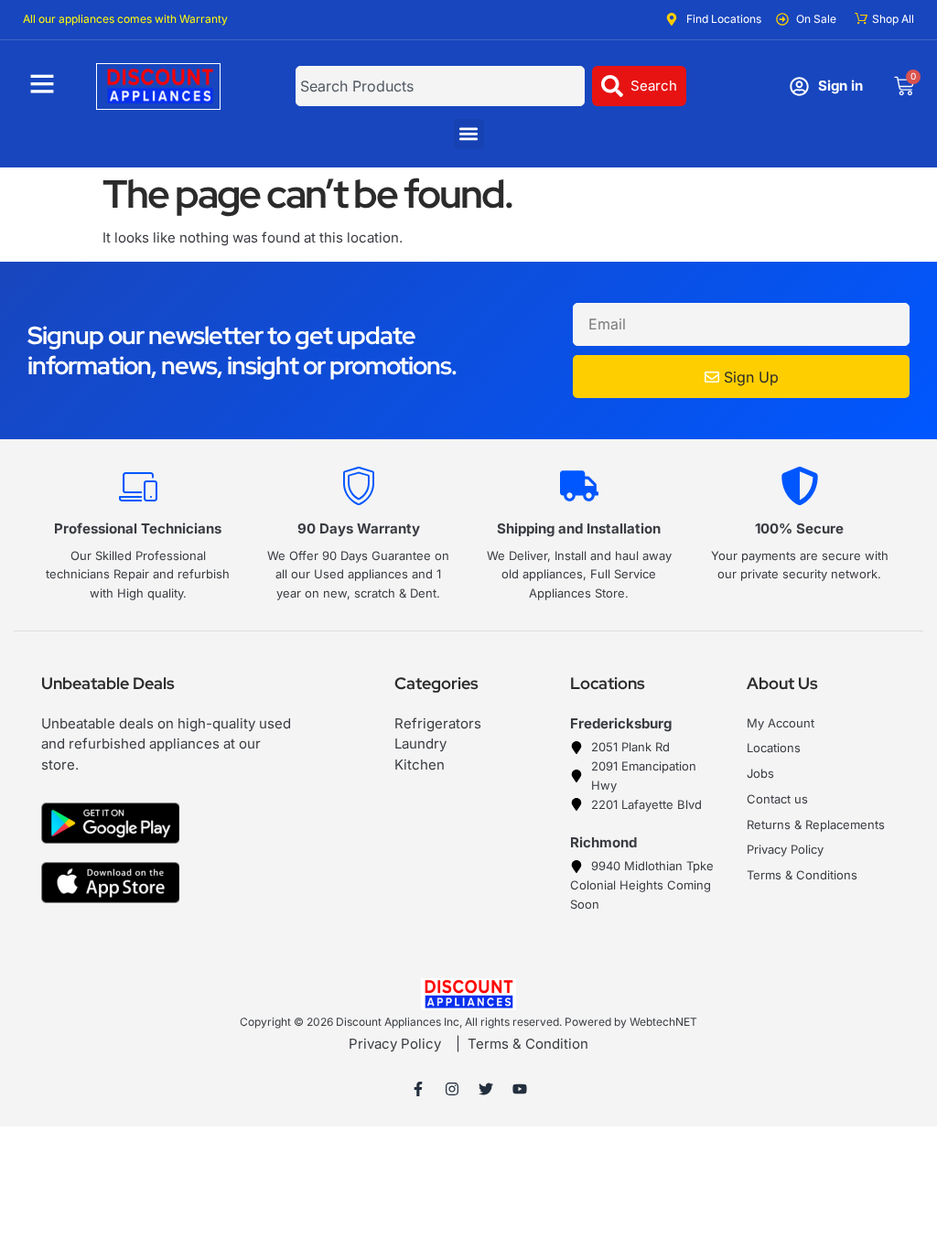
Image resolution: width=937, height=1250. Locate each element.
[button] (469, 134)
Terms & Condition (528, 1043)
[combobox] (440, 86)
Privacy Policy (395, 1043)
